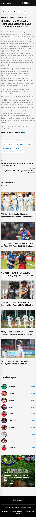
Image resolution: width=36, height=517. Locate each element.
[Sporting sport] (4, 386)
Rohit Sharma (7, 141)
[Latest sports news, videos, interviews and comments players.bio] (6, 3)
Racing (11, 407)
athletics (12, 420)
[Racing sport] (4, 407)
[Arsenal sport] (4, 400)
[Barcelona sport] (4, 414)
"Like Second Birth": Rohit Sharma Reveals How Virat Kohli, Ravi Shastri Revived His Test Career (16, 305)
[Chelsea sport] (4, 441)
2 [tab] (8, 483)
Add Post (5, 511)
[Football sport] (4, 393)
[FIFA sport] (4, 434)
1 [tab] (5, 483)
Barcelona (12, 414)
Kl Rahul (20, 144)
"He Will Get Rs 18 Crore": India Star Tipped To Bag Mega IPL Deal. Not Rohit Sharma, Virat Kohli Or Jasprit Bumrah (17, 275)
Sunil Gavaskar (8, 144)
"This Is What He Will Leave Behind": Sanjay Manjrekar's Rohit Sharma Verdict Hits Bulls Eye (16, 363)
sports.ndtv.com (24, 17)
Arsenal (11, 400)
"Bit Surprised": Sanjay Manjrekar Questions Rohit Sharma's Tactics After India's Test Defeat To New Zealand (17, 216)
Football (12, 393)
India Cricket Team (9, 152)
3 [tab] (11, 483)
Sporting (12, 386)
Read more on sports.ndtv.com (12, 132)
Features (12, 448)
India (28, 144)
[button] (3, 12)
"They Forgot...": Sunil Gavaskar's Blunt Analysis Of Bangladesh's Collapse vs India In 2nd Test (17, 334)
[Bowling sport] (4, 427)
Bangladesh (7, 148)
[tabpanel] (18, 471)
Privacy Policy (29, 511)
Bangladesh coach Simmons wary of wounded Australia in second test (17, 477)
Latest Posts (5, 186)
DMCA (18, 513)
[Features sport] (4, 447)
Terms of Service (16, 511)
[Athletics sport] (4, 420)
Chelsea (11, 441)
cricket (17, 148)
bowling (12, 427)
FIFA (10, 434)
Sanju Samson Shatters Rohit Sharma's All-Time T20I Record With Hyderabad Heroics (17, 246)
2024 (20, 152)
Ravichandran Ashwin (23, 141)
